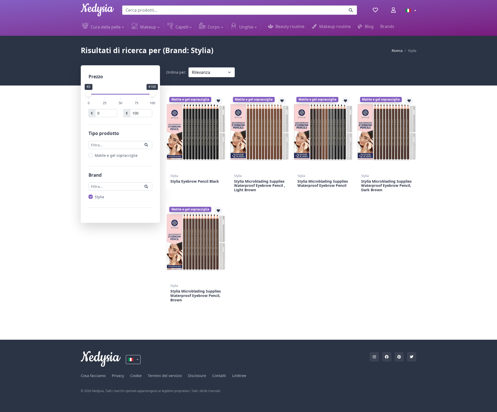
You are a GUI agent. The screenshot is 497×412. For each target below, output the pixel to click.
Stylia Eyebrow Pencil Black (194, 181)
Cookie (136, 375)
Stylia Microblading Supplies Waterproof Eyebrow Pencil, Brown (195, 295)
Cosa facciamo (93, 375)
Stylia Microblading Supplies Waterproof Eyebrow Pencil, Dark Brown (386, 186)
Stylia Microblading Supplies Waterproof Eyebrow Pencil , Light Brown (259, 186)
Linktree (239, 375)
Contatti (219, 375)
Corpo (214, 27)
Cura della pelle (106, 27)
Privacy (118, 375)
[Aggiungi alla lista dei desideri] (218, 101)
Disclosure (197, 375)
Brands (387, 26)
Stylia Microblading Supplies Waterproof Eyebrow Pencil (322, 183)
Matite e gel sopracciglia (116, 155)
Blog (369, 26)
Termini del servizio (165, 375)
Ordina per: (176, 72)
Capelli (182, 27)
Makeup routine (335, 26)
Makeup (148, 27)
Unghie (246, 27)
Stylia (99, 196)
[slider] (88, 94)
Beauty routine (289, 26)
